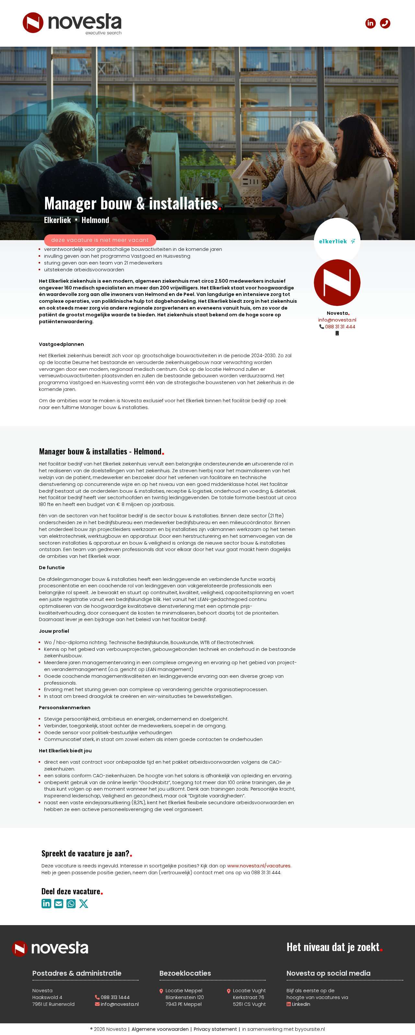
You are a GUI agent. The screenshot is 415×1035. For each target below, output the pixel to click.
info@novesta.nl (337, 320)
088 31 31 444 (339, 326)
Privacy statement (215, 1029)
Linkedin (300, 1004)
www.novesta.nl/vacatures (258, 866)
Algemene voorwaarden (160, 1029)
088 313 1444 (115, 997)
